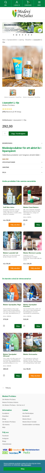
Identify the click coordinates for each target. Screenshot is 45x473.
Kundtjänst (5, 413)
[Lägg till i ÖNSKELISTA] (24, 224)
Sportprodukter (12, 40)
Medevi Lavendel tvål (10, 253)
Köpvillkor (5, 416)
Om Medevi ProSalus (9, 399)
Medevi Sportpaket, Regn (12, 305)
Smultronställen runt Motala (31, 424)
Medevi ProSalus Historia (10, 402)
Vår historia (5, 424)
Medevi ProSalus (8, 105)
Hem (3, 40)
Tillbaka (7, 388)
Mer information (26, 465)
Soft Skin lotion (8, 207)
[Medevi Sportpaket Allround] (5, 335)
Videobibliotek (6, 444)
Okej (22, 469)
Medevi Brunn (26, 419)
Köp (38, 225)
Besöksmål (25, 416)
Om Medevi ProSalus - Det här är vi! (13, 405)
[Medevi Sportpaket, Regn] (5, 286)
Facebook (5, 436)
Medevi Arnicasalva (30, 354)
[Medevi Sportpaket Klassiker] (25, 286)
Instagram (5, 438)
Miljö (3, 427)
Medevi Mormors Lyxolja (32, 253)
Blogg (4, 419)
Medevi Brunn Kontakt (29, 422)
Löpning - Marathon (25, 40)
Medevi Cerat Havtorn (31, 207)
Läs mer (5, 159)
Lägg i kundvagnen (18, 133)
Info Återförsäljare (28, 413)
